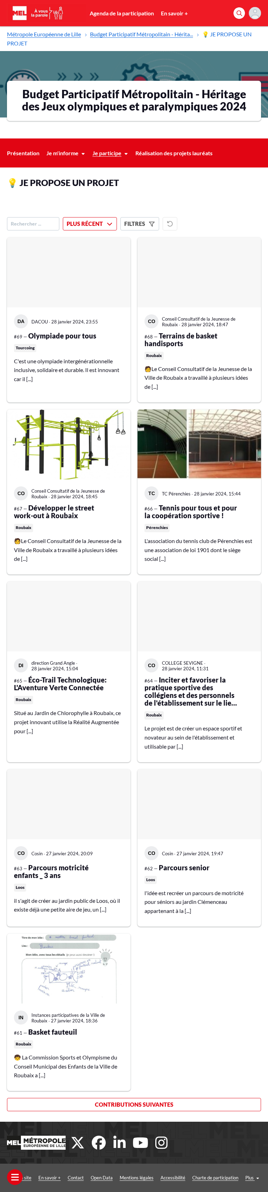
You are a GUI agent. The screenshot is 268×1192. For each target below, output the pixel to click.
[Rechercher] (239, 13)
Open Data (102, 1177)
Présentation (23, 153)
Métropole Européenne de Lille (44, 34)
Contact (76, 1177)
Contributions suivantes (134, 1104)
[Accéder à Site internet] (36, 1143)
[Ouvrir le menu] (15, 1177)
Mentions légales (137, 1177)
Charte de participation (215, 1177)
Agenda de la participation (122, 13)
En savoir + (174, 13)
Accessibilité (173, 1177)
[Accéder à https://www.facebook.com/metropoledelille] (98, 1143)
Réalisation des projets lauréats (174, 153)
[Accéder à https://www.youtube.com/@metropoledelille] (140, 1143)
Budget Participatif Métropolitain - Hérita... (141, 34)
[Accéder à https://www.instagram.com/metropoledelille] (161, 1143)
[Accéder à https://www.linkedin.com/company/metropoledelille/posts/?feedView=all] (119, 1143)
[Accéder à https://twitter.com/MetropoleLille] (78, 1143)
